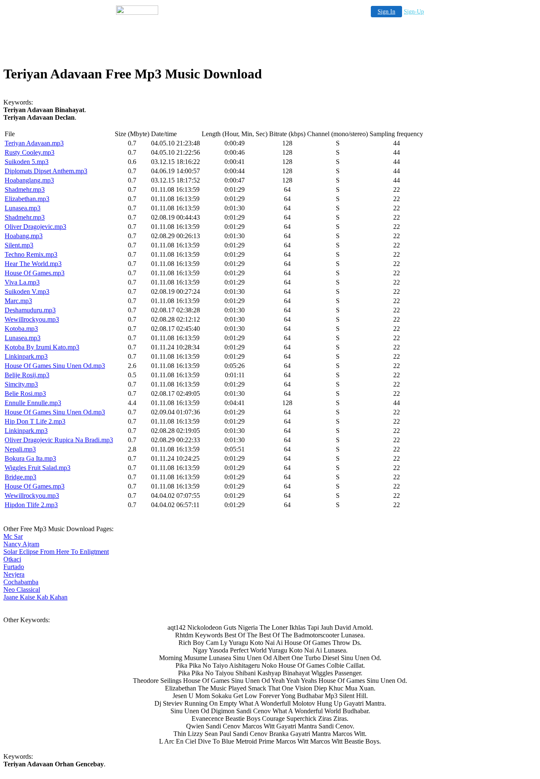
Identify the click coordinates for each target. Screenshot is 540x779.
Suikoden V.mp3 (27, 291)
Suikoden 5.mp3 (27, 161)
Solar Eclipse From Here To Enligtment (56, 551)
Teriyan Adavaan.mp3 (34, 143)
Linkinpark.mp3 (26, 356)
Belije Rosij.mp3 (27, 375)
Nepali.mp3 (20, 449)
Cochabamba (20, 582)
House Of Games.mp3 (35, 273)
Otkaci (12, 559)
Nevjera (13, 574)
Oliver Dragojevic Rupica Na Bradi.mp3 (59, 439)
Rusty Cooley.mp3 (29, 152)
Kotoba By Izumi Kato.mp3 (42, 347)
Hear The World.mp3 (33, 263)
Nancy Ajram (21, 544)
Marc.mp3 (18, 300)
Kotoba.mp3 (21, 328)
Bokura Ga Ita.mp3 (30, 458)
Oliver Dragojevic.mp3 (35, 226)
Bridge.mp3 (20, 477)
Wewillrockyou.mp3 (32, 319)
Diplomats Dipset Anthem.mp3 (46, 171)
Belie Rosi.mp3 (25, 393)
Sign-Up (414, 11)
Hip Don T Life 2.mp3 (35, 421)
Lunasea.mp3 (22, 208)
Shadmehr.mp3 (25, 189)
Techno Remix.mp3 (31, 254)
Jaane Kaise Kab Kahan (35, 597)
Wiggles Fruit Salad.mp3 (37, 467)
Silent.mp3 (19, 245)
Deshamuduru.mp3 (30, 310)
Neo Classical (21, 589)
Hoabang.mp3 (24, 235)
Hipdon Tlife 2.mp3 (31, 504)
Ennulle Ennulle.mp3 (33, 402)
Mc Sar (13, 536)
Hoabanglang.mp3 (29, 180)
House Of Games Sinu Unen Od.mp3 (55, 365)
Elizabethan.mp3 (27, 198)
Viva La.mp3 (22, 282)
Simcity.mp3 (21, 384)
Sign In (386, 11)
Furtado (13, 566)
